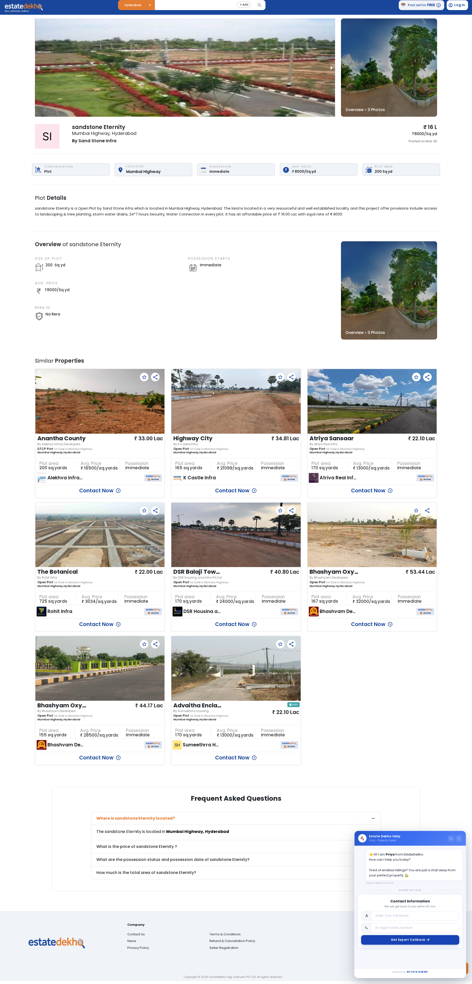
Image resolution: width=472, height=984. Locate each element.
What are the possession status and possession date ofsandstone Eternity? (173, 859)
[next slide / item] (331, 67)
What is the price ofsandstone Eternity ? (136, 846)
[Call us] (451, 838)
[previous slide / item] (38, 67)
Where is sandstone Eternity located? (135, 818)
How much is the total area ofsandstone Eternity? (146, 872)
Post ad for (421, 4)
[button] (244, 4)
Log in (459, 4)
